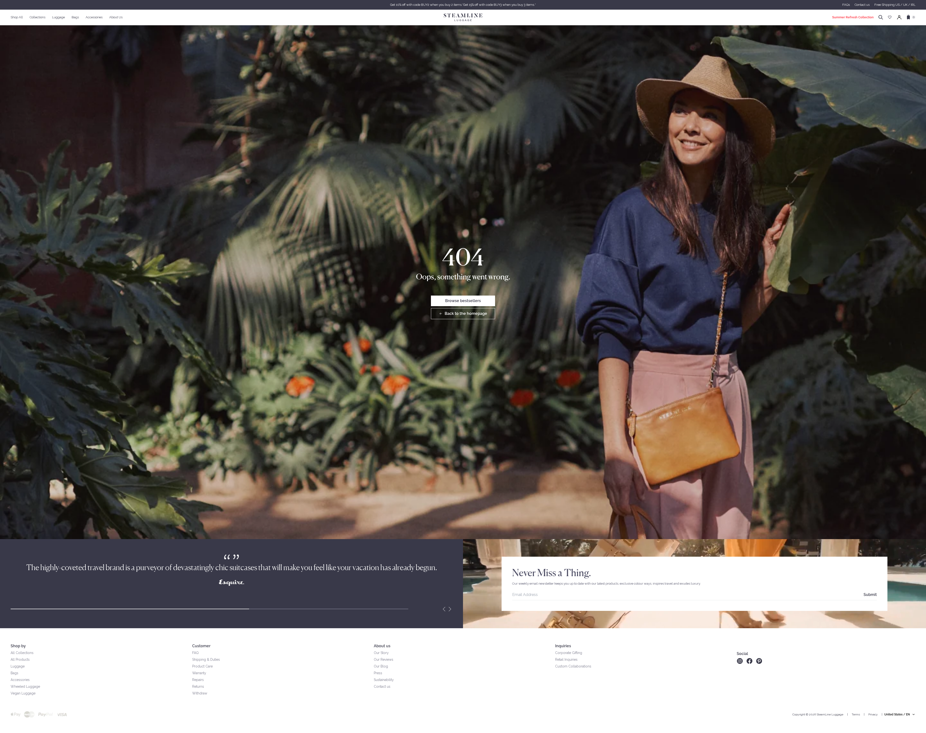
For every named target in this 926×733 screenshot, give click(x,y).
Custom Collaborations (573, 666)
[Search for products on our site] (880, 17)
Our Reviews (383, 659)
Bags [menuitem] (75, 17)
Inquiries (563, 646)
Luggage (18, 666)
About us (382, 646)
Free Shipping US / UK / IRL (894, 5)
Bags (14, 673)
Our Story (381, 653)
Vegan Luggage (23, 693)
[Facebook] (749, 661)
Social (742, 653)
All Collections (22, 653)
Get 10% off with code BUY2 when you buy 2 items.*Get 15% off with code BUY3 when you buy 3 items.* (463, 5)
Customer (201, 646)
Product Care (202, 666)
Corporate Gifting (568, 653)
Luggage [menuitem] (58, 17)
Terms (856, 714)
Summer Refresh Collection (853, 17)
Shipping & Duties (206, 659)
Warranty (199, 673)
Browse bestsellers (463, 300)
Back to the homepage (466, 313)
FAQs (846, 5)
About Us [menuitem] (116, 17)
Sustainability (384, 680)
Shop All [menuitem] (17, 17)
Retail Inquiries (566, 659)
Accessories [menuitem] (94, 17)
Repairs (198, 680)
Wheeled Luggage (25, 686)
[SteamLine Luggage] (463, 17)
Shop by (18, 646)
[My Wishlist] (890, 17)
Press (378, 673)
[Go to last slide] (444, 609)
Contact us (862, 5)
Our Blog (381, 666)
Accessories (20, 680)
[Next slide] (450, 609)
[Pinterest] (759, 661)
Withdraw (199, 693)
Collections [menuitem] (37, 17)
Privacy (873, 714)
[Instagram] (740, 661)
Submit (870, 594)
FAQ (195, 653)
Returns (198, 686)
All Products (20, 659)
